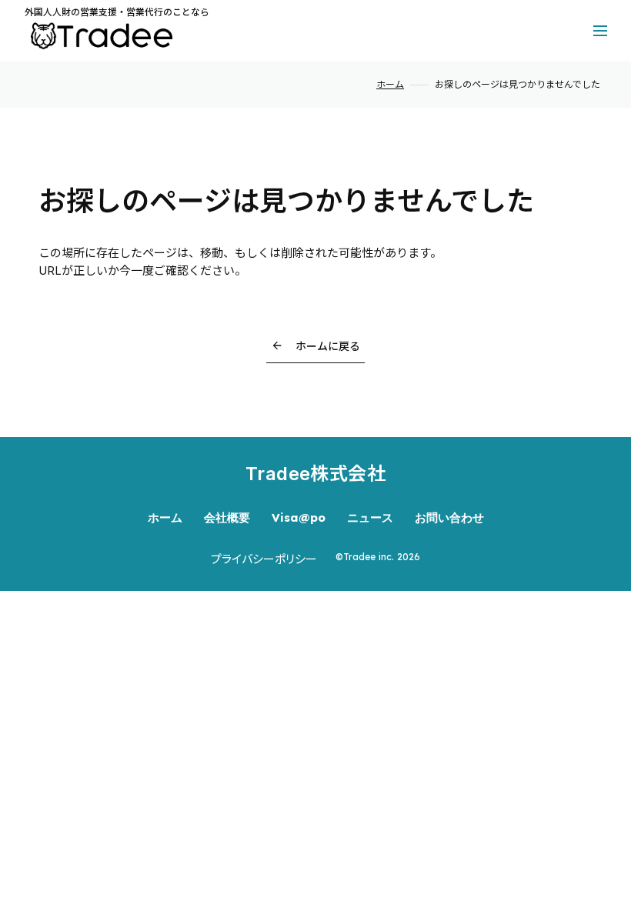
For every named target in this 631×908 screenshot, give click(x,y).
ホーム (390, 84)
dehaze (600, 31)
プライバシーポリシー (264, 559)
